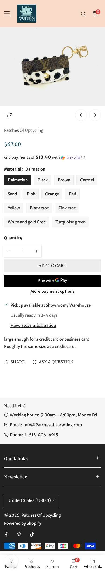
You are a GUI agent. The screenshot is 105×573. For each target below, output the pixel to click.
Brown (64, 179)
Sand (12, 193)
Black (43, 179)
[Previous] (81, 115)
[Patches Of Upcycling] (26, 14)
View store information (33, 325)
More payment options (52, 291)
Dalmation (18, 179)
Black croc (39, 207)
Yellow (14, 207)
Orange (52, 193)
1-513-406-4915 (41, 434)
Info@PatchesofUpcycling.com (52, 424)
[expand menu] (7, 14)
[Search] (83, 14)
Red (72, 193)
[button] (95, 14)
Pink (31, 193)
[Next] (95, 115)
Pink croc (67, 207)
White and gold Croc (27, 222)
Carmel (87, 179)
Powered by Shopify (22, 523)
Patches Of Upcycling (23, 130)
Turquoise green (70, 222)
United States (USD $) (30, 500)
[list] (52, 74)
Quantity (13, 237)
